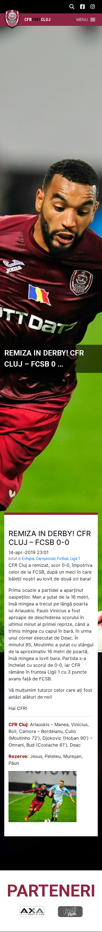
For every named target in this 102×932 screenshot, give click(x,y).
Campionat (46, 558)
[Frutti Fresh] (34, 912)
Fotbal (62, 558)
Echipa (28, 558)
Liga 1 (75, 558)
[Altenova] (72, 912)
